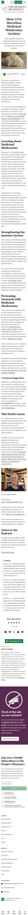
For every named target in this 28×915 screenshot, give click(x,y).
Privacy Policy (5, 870)
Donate (3, 842)
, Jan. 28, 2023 (15, 339)
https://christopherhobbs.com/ (12, 502)
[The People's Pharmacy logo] (14, 8)
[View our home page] (2, 2)
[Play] (4, 74)
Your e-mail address (6, 782)
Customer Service (6, 867)
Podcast (3, 830)
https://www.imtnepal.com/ (15, 514)
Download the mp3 (7, 552)
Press (2, 874)
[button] (22, 632)
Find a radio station (7, 834)
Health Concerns (6, 827)
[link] (6, 632)
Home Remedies (6, 819)
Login (24, 2)
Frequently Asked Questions (9, 859)
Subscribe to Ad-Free (10, 739)
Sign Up (14, 788)
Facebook (6, 891)
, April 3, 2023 (14, 280)
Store (2, 838)
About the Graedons (7, 851)
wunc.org (22, 114)
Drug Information (6, 823)
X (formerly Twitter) (9, 887)
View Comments (15, 641)
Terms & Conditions (7, 863)
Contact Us (4, 855)
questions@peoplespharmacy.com (13, 883)
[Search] (12, 2)
